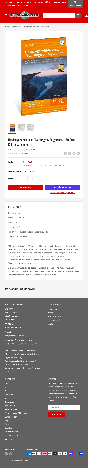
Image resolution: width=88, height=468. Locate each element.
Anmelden (52, 313)
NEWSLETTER (75, 5)
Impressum (9, 394)
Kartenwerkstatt (12, 431)
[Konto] (86, 15)
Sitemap (8, 439)
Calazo (11, 150)
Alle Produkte (16, 27)
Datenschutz (10, 402)
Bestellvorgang (11, 409)
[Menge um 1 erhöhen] (39, 178)
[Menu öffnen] (6, 15)
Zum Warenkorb (25, 187)
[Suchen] (78, 15)
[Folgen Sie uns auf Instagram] (10, 453)
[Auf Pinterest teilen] (69, 153)
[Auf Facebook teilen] (65, 153)
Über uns (8, 387)
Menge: (11, 179)
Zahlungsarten (11, 417)
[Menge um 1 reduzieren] (25, 178)
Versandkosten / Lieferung (16, 413)
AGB (6, 398)
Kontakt (8, 383)
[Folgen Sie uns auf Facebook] (6, 453)
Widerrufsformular (12, 405)
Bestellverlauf (54, 320)
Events (7, 424)
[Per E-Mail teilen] (78, 153)
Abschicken (56, 414)
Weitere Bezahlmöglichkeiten (62, 192)
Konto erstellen (54, 309)
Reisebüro (9, 428)
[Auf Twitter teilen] (74, 153)
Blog (6, 420)
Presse (7, 391)
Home (7, 27)
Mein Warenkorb (55, 316)
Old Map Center (11, 435)
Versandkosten (38, 165)
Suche (50, 324)
